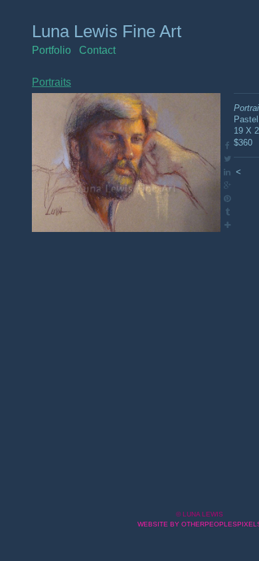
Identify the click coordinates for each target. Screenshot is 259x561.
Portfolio (51, 50)
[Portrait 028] (126, 162)
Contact (97, 50)
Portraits (51, 82)
